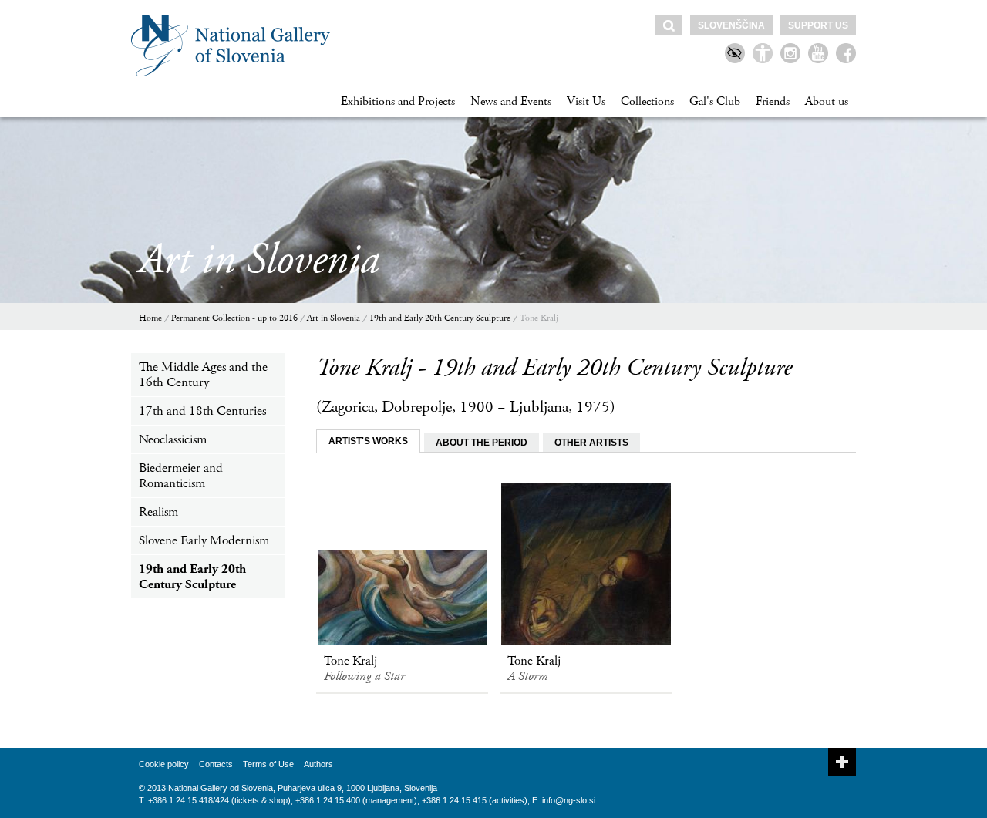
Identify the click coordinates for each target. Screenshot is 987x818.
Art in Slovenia (333, 318)
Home (150, 318)
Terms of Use (268, 764)
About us (826, 101)
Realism (158, 511)
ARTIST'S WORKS (368, 441)
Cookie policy (164, 764)
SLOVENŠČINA (731, 25)
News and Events (510, 101)
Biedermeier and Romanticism (181, 475)
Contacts (216, 764)
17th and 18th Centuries (202, 410)
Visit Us (586, 101)
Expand (842, 762)
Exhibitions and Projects (398, 101)
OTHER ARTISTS (591, 442)
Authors (318, 764)
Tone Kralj (539, 318)
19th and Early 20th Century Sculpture (439, 318)
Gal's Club (714, 101)
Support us (818, 25)
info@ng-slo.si (568, 800)
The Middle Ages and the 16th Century (203, 375)
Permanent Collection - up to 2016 (234, 318)
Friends (773, 101)
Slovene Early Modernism (204, 540)
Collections (647, 101)
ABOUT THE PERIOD (481, 442)
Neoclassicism (173, 439)
